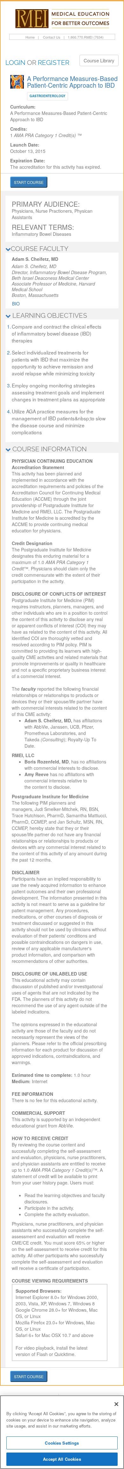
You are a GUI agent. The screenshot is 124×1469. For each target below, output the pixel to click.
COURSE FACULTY (39, 249)
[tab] (62, 249)
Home (30, 37)
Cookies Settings (62, 1443)
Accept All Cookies (62, 1459)
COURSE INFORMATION (49, 449)
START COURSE (29, 182)
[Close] (116, 1404)
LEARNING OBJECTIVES (49, 315)
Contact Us (51, 37)
